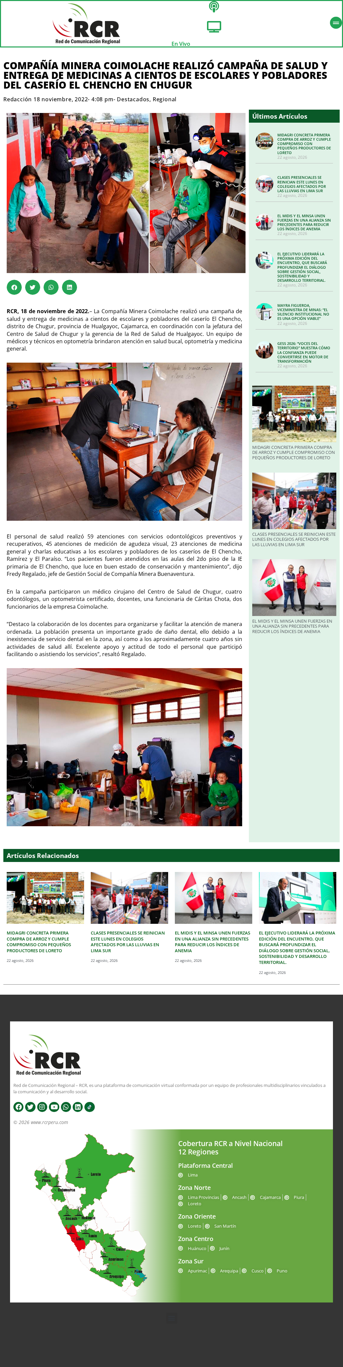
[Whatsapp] (66, 1107)
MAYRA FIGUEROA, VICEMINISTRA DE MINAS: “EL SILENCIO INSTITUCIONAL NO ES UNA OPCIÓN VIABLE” (303, 312)
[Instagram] (42, 1107)
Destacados (133, 99)
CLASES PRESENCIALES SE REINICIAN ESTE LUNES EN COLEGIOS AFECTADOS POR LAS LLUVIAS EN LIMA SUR (301, 184)
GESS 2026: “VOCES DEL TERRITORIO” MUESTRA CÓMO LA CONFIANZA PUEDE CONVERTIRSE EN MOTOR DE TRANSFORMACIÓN (303, 352)
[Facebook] (18, 1107)
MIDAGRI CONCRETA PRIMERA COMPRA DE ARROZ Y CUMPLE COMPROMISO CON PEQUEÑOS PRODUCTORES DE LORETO (304, 143)
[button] (14, 287)
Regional (165, 99)
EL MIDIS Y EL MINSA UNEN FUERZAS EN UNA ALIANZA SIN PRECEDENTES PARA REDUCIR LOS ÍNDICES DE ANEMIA (304, 222)
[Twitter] (30, 1107)
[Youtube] (54, 1107)
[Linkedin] (78, 1107)
